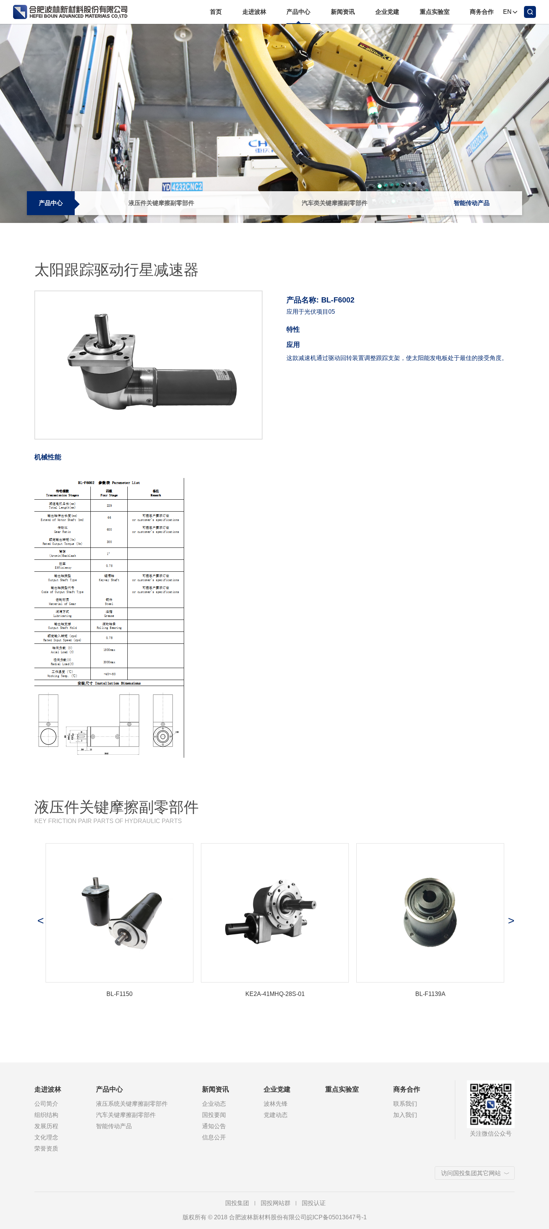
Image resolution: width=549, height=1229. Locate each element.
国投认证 (314, 1203)
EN (507, 12)
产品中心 (298, 12)
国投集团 (237, 1203)
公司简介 (46, 1104)
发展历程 (46, 1126)
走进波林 (254, 12)
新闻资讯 (343, 12)
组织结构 (46, 1115)
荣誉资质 (46, 1148)
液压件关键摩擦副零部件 (161, 203)
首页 (216, 12)
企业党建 (387, 12)
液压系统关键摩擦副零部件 (132, 1104)
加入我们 (405, 1115)
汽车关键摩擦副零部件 (126, 1115)
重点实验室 (435, 12)
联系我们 (405, 1104)
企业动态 (214, 1104)
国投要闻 (214, 1115)
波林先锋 (276, 1104)
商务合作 (482, 12)
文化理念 (46, 1137)
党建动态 (276, 1115)
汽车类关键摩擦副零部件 (334, 203)
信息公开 (214, 1137)
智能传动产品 (472, 203)
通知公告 (214, 1126)
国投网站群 (276, 1203)
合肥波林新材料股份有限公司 (74, 12)
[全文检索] (530, 12)
